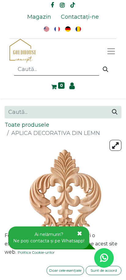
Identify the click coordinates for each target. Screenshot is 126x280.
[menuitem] (39, 17)
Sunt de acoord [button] (104, 270)
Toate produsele (27, 124)
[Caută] (105, 69)
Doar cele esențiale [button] (65, 270)
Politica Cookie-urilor (36, 252)
